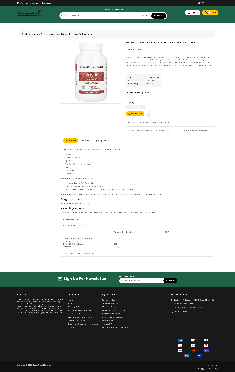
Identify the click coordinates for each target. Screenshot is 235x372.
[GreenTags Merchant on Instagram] (212, 365)
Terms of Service (110, 303)
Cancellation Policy (111, 314)
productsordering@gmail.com (188, 307)
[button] (149, 114)
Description (70, 140)
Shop (70, 303)
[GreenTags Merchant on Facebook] (204, 365)
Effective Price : (133, 94)
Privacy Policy (108, 300)
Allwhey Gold (74, 307)
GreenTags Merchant (42, 365)
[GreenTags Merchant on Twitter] (200, 365)
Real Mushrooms (151, 77)
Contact (72, 327)
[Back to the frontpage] (212, 34)
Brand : (131, 77)
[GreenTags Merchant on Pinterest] (208, 365)
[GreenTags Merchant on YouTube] (216, 365)
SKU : (130, 80)
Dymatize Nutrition (76, 320)
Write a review (134, 50)
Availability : (133, 84)
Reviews (85, 140)
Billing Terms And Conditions (115, 327)
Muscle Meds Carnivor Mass (81, 310)
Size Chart (158, 122)
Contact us (107, 324)
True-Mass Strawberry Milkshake (83, 324)
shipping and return (103, 140)
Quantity (130, 103)
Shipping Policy (109, 307)
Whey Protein (74, 314)
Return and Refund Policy (113, 310)
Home (70, 300)
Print (169, 122)
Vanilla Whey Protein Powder (81, 317)
